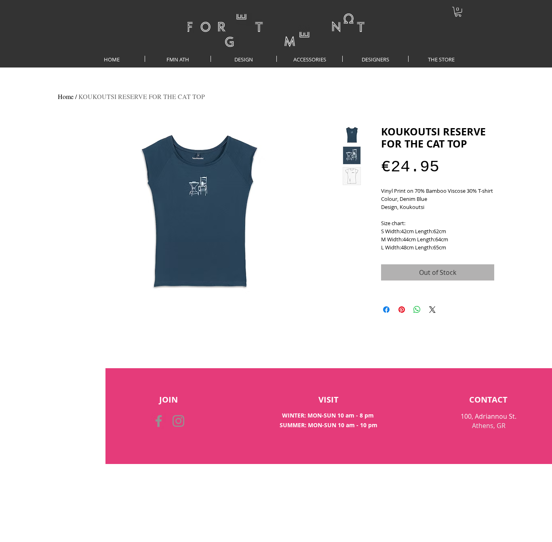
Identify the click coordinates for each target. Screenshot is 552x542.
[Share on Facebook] (386, 309)
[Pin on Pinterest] (402, 309)
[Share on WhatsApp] (417, 309)
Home (66, 96)
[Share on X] (432, 309)
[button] (458, 12)
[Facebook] (158, 421)
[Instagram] (178, 421)
